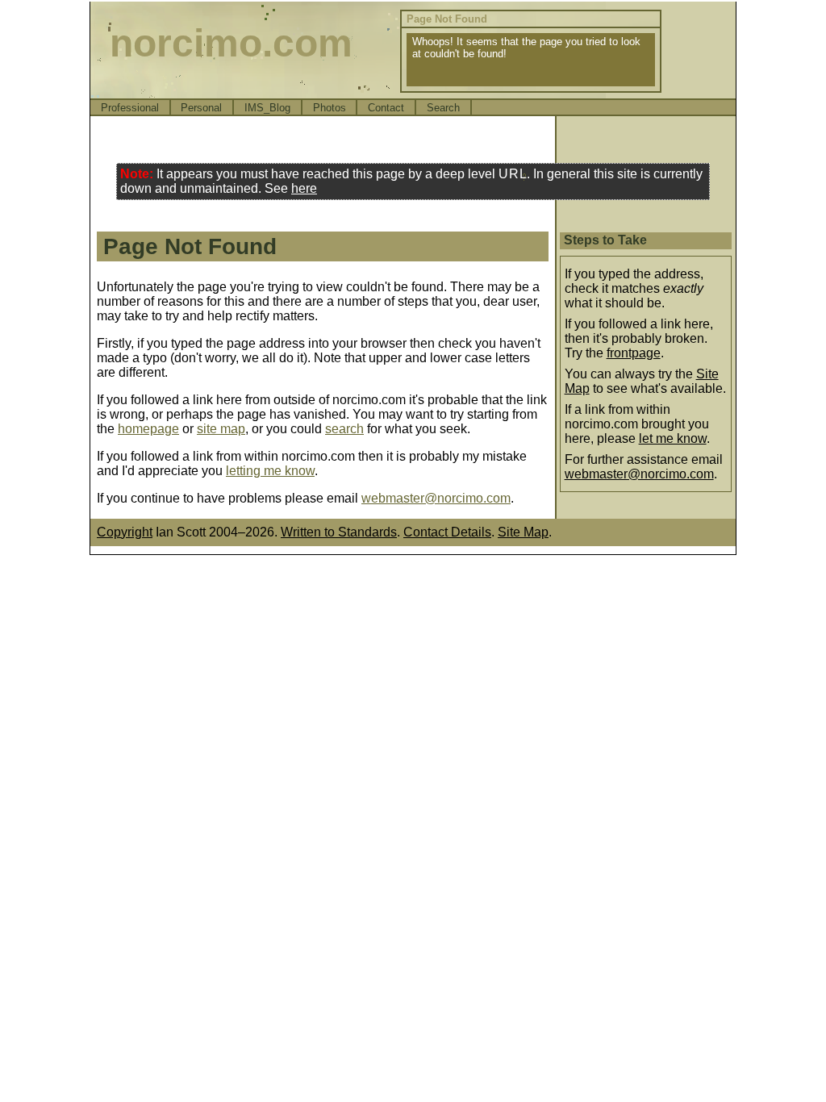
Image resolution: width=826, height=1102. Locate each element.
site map (221, 429)
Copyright (124, 532)
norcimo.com (231, 43)
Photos (329, 108)
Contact (386, 108)
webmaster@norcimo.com (436, 498)
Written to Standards (339, 532)
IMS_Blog (267, 108)
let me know (673, 438)
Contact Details (447, 532)
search (344, 429)
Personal (201, 108)
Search (443, 108)
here (304, 188)
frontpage (634, 353)
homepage (148, 429)
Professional (130, 108)
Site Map (523, 532)
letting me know (270, 471)
